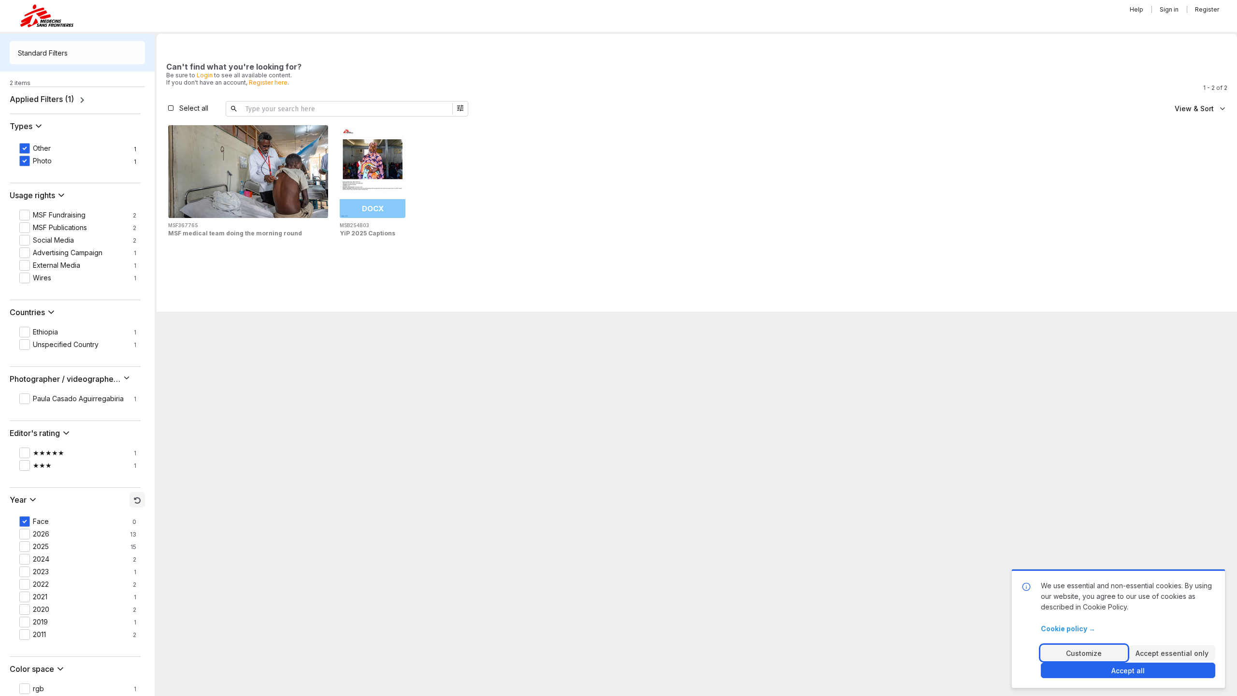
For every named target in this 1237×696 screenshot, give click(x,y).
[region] (77, 100)
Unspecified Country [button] (66, 344)
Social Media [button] (53, 240)
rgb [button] (38, 689)
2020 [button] (41, 609)
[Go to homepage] (47, 15)
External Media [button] (56, 265)
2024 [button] (41, 559)
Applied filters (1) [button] (42, 99)
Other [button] (42, 148)
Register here (268, 82)
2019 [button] (40, 622)
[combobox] (77, 52)
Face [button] (41, 521)
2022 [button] (41, 584)
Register (1207, 9)
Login (205, 75)
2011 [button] (39, 634)
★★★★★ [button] (48, 453)
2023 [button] (41, 572)
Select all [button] (193, 108)
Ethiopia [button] (45, 332)
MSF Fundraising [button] (59, 215)
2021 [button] (40, 597)
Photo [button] (42, 161)
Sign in (1169, 9)
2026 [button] (41, 534)
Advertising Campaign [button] (67, 253)
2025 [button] (41, 547)
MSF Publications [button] (60, 228)
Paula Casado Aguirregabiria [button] (78, 399)
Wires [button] (42, 278)
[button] (28, 126)
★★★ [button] (42, 465)
